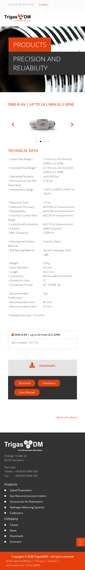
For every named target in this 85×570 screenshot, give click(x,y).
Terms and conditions (18, 561)
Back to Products (67, 417)
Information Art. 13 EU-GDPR (23, 565)
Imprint (52, 561)
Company (11, 519)
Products (10, 484)
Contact (43, 4)
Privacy (40, 561)
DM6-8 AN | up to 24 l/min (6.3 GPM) (37, 335)
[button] (13, 124)
